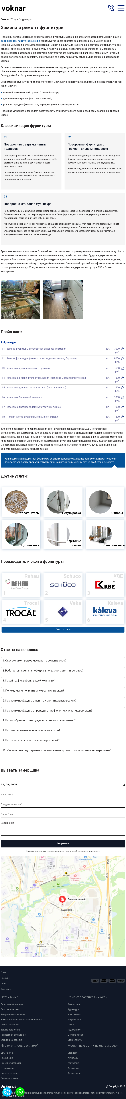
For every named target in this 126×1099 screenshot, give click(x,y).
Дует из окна (7, 1068)
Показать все (63, 629)
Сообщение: (7, 822)
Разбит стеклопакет (11, 1063)
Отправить (63, 843)
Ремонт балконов (10, 1024)
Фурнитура (73, 1009)
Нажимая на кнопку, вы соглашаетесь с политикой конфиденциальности (63, 851)
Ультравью (73, 1063)
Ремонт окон (74, 1004)
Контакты (6, 989)
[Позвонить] (111, 8)
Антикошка (73, 1068)
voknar (14, 8)
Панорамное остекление (13, 1035)
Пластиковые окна (10, 1009)
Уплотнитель (74, 1014)
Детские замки (75, 1035)
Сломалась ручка (9, 1078)
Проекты (5, 978)
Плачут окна (7, 1058)
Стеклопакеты (75, 1040)
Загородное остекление (13, 1014)
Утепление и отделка (11, 1040)
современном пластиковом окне (20, 40)
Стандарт (72, 1053)
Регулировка (74, 1019)
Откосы (71, 1024)
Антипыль (73, 1058)
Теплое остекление (10, 1029)
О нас (3, 972)
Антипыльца (74, 1073)
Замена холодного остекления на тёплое (21, 1019)
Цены (3, 983)
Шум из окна (7, 1053)
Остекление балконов (12, 1004)
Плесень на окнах (10, 1073)
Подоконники (74, 1029)
